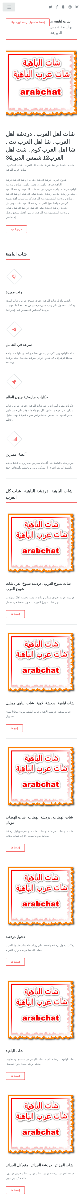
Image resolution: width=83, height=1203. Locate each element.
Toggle (9, 8)
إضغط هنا (15, 613)
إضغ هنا (14, 728)
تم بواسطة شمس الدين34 (61, 27)
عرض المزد (16, 229)
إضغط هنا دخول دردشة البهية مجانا (28, 22)
